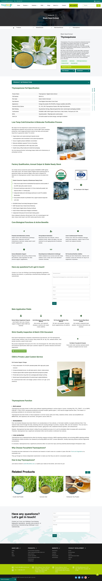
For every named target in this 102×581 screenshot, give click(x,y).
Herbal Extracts (31, 559)
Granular (70, 554)
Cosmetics (54, 552)
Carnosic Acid (43, 497)
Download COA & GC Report (20, 351)
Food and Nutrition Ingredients (33, 550)
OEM (42, 5)
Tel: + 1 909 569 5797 (20, 570)
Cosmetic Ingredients (32, 555)
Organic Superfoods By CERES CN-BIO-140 (36, 552)
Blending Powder (71, 552)
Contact (64, 5)
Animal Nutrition (55, 557)
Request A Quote (66, 66)
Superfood (54, 554)
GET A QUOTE (73, 5)
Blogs (48, 5)
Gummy (69, 550)
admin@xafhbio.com (29, 463)
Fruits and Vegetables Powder (34, 557)
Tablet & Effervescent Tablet (73, 555)
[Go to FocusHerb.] (13, 27)
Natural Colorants (31, 554)
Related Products (94, 98)
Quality (13, 550)
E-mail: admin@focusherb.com (22, 567)
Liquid (69, 559)
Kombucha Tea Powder (73, 497)
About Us (55, 5)
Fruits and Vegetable (76, 451)
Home (18, 5)
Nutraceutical (54, 550)
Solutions (34, 5)
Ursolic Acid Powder (18, 497)
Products (25, 5)
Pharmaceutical (55, 555)
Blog (12, 552)
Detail (94, 90)
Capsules (70, 557)
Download (80, 70)
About (13, 554)
